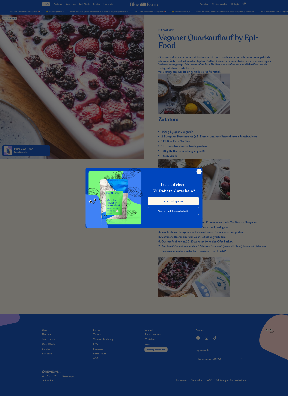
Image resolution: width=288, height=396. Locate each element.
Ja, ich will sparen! (173, 201)
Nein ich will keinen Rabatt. (173, 211)
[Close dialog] (199, 171)
